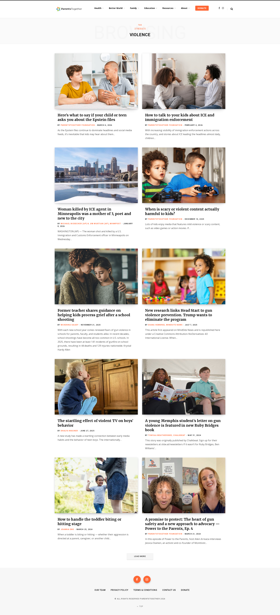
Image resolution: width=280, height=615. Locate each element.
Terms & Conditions (145, 590)
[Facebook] (137, 579)
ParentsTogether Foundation (78, 125)
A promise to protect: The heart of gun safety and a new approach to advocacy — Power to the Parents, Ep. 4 (182, 524)
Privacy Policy (119, 590)
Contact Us (169, 590)
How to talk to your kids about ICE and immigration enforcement (179, 117)
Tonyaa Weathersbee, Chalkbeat (167, 435)
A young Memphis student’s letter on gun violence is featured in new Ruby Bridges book (183, 425)
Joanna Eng (67, 529)
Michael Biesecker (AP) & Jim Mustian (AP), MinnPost (91, 224)
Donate (185, 590)
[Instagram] (147, 579)
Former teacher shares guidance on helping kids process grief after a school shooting (94, 315)
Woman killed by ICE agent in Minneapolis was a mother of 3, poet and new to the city (94, 214)
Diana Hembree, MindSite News (165, 325)
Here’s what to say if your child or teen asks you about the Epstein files (92, 117)
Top (141, 606)
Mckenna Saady (70, 325)
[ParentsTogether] (69, 9)
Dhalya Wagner (69, 431)
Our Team (100, 590)
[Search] (230, 9)
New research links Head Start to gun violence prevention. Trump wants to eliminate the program (178, 315)
